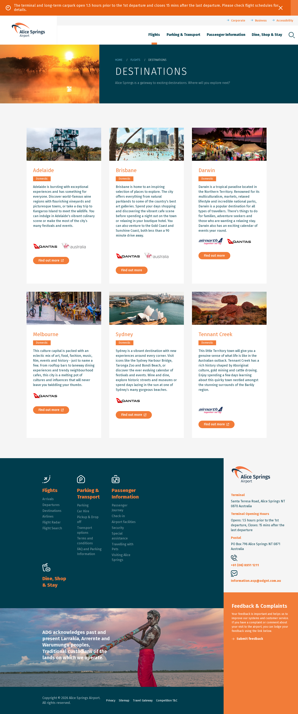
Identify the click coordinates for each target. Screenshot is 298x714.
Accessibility (285, 20)
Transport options (84, 530)
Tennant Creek (215, 334)
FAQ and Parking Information (89, 551)
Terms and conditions (85, 540)
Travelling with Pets (122, 546)
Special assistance (120, 536)
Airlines (48, 516)
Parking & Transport (183, 34)
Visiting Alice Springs (121, 557)
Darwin (206, 170)
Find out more (49, 260)
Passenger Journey (120, 507)
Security (118, 528)
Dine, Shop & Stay (267, 34)
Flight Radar (51, 522)
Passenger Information (226, 34)
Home (118, 60)
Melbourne (45, 334)
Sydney (124, 334)
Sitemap (124, 700)
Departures (51, 505)
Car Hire (83, 511)
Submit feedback (250, 639)
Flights (154, 34)
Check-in (118, 516)
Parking (83, 505)
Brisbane (126, 170)
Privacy (110, 700)
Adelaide (43, 170)
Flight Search (52, 528)
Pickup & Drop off (88, 519)
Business (261, 20)
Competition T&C (166, 700)
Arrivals (48, 499)
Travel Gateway (143, 700)
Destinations (51, 511)
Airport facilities (124, 522)
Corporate (238, 20)
